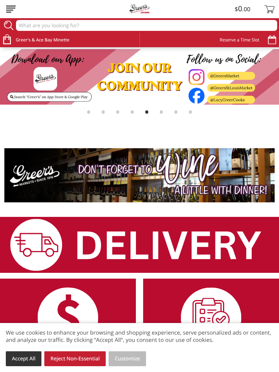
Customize (127, 358)
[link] (139, 77)
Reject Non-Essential (75, 358)
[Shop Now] (11, 9)
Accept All (24, 358)
